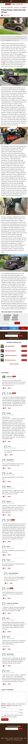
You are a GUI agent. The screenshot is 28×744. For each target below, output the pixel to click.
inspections (7, 40)
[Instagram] (17, 734)
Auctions (11, 738)
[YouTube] (19, 734)
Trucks (15, 317)
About (2, 738)
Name (21, 709)
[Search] (26, 1)
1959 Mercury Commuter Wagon (13, 360)
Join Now (8, 4)
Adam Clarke (7, 15)
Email (21, 712)
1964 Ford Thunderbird (11, 355)
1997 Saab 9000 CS (10, 346)
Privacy (21, 738)
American (14, 319)
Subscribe (3, 717)
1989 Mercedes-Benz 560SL (12, 351)
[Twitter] (11, 734)
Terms (25, 738)
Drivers (7, 319)
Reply (9, 388)
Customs (7, 317)
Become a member (6, 705)
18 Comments (23, 7)
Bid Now (24, 346)
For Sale (16, 7)
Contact (6, 738)
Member (14, 376)
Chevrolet (7, 315)
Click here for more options (14, 338)
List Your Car (19, 4)
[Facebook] (8, 734)
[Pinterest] (14, 734)
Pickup (15, 315)
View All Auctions (14, 364)
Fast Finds (16, 738)
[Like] (3, 388)
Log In (13, 4)
